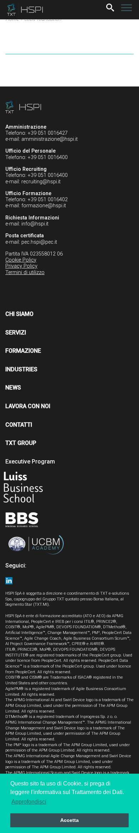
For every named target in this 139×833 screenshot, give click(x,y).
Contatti (18, 424)
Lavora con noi (27, 406)
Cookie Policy (20, 260)
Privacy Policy (21, 266)
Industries (21, 369)
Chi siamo (19, 314)
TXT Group (20, 443)
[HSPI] (25, 10)
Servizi (15, 332)
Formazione (23, 350)
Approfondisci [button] (28, 802)
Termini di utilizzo (25, 272)
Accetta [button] (69, 820)
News (13, 387)
